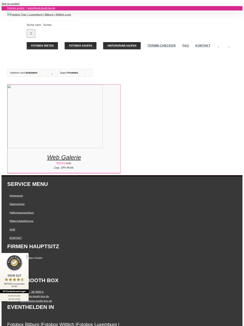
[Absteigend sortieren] (52, 73)
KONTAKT (16, 237)
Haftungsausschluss (22, 212)
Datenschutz (17, 204)
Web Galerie (64, 157)
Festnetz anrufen (16, 8)
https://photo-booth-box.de (36, 300)
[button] (229, 46)
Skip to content (10, 3)
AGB (12, 229)
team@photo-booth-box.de (41, 8)
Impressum (16, 195)
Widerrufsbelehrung (21, 220)
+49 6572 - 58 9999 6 (31, 291)
